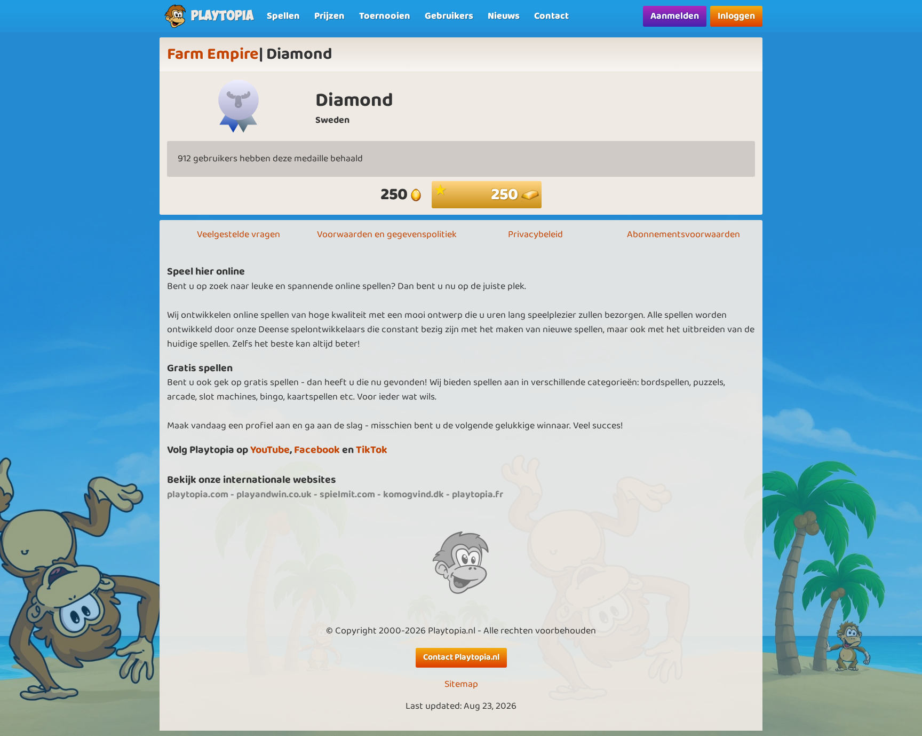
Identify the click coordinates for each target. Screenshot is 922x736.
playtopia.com (197, 494)
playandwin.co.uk (274, 494)
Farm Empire (213, 54)
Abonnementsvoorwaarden (683, 234)
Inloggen (736, 16)
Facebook (317, 450)
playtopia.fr (477, 494)
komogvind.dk (413, 494)
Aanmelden (674, 16)
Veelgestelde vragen (238, 234)
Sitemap (461, 684)
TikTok (371, 450)
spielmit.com (347, 494)
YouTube (270, 450)
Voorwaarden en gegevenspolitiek (387, 234)
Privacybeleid (535, 234)
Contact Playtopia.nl (461, 657)
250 (506, 194)
